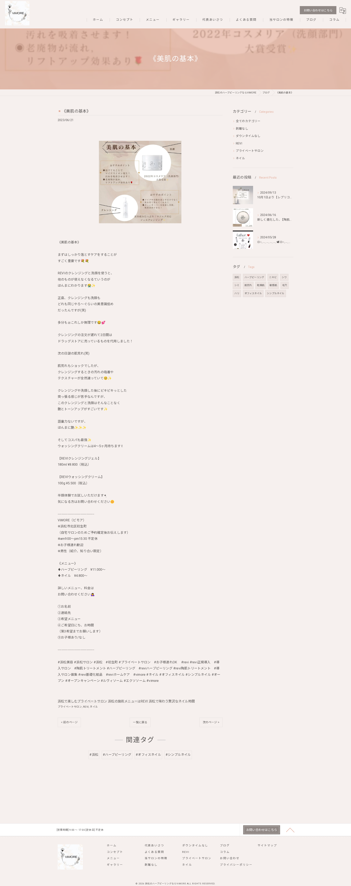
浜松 (236, 277)
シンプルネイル (275, 293)
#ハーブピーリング (117, 755)
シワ (284, 277)
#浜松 (93, 755)
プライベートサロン (70, 706)
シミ (236, 285)
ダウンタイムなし (248, 136)
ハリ (236, 293)
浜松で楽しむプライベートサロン (82, 701)
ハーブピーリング (254, 277)
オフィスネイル (253, 293)
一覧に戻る (140, 722)
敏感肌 (273, 285)
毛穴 (284, 285)
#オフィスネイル (148, 755)
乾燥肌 (260, 285)
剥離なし (242, 128)
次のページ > (211, 722)
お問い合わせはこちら (318, 10)
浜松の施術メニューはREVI (128, 701)
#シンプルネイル (178, 755)
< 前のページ (69, 722)
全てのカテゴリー (248, 121)
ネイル (94, 706)
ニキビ (273, 277)
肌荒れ (248, 285)
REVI (86, 706)
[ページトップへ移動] (290, 830)
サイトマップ (267, 845)
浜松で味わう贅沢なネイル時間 (172, 701)
